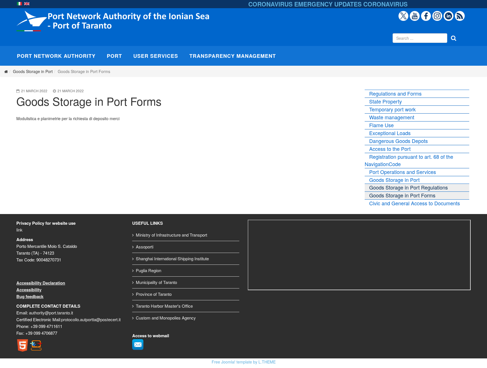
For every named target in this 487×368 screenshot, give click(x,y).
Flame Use (381, 125)
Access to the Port (390, 148)
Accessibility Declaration (40, 283)
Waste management (391, 117)
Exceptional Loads (390, 132)
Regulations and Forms (395, 93)
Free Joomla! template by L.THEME (244, 362)
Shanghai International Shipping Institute (172, 258)
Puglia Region (148, 270)
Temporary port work (392, 109)
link (19, 230)
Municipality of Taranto (156, 282)
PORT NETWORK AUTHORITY (56, 56)
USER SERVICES (155, 56)
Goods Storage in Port (394, 179)
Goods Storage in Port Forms (402, 195)
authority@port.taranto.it (51, 313)
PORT (114, 56)
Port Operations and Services (402, 171)
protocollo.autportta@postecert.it (91, 319)
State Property (385, 101)
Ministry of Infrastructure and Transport (171, 235)
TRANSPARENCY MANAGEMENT (232, 56)
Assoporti (144, 247)
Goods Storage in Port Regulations (408, 187)
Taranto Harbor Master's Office (164, 306)
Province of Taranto (154, 294)
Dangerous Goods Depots (398, 140)
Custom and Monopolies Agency (166, 318)
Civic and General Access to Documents (414, 203)
